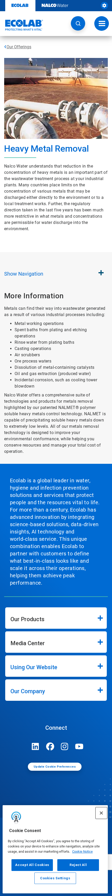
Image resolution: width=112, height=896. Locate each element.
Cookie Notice (82, 851)
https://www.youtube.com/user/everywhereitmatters (79, 746)
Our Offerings (19, 46)
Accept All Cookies (32, 865)
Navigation (23, 274)
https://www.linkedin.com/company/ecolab (35, 746)
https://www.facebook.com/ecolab (50, 746)
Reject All (78, 865)
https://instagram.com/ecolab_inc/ (64, 746)
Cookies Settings (55, 878)
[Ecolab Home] (21, 25)
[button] (78, 23)
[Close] (101, 813)
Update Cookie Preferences (55, 766)
